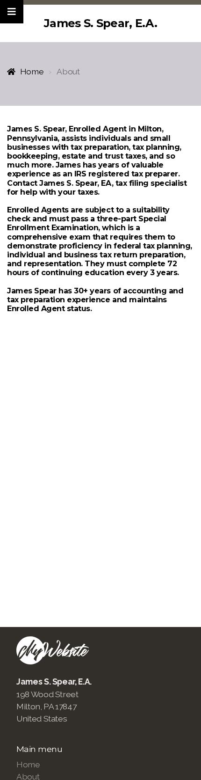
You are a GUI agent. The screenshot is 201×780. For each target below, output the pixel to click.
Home (31, 71)
